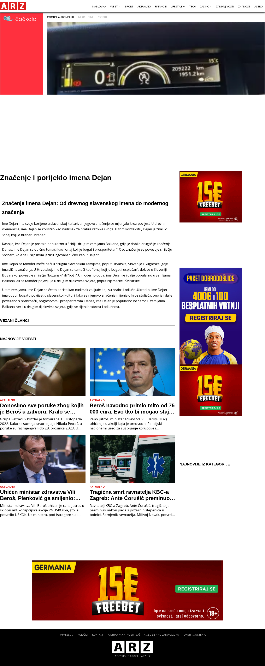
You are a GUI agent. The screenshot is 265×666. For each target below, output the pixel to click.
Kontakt (97, 634)
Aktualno (144, 6)
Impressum (66, 634)
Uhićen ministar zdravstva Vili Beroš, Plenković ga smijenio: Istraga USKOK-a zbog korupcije (41, 495)
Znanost (244, 6)
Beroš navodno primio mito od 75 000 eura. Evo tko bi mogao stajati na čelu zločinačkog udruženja (132, 408)
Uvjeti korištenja (194, 634)
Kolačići (83, 634)
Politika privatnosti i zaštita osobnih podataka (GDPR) (143, 634)
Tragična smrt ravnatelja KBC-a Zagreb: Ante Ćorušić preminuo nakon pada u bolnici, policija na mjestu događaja (130, 495)
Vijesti (114, 6)
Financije (161, 6)
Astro (258, 6)
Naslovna (99, 6)
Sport (129, 6)
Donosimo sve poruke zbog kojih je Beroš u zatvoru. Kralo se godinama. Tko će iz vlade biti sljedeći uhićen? (42, 408)
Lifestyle (177, 6)
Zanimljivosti (225, 6)
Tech (192, 6)
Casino (204, 6)
